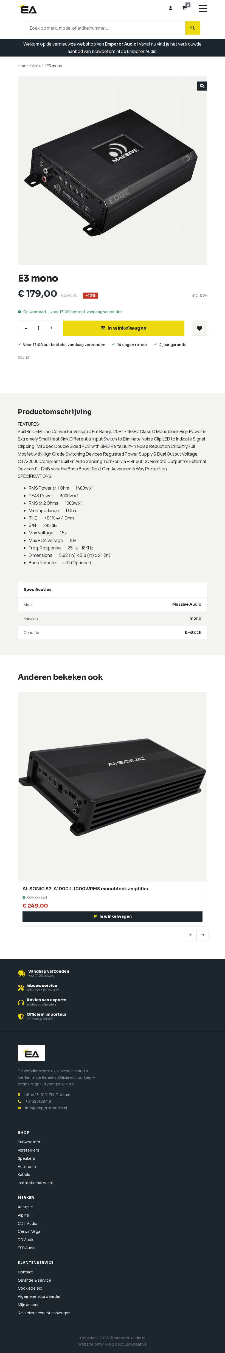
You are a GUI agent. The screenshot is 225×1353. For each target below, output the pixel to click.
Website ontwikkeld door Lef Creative (112, 1344)
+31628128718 (38, 1101)
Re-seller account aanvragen (44, 1312)
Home (23, 65)
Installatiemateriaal (35, 1182)
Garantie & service (34, 1280)
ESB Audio (27, 1247)
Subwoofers (29, 1141)
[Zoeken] (192, 28)
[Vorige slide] (191, 935)
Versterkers (28, 1150)
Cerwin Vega (29, 1231)
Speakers (26, 1158)
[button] (202, 86)
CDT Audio (27, 1223)
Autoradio (27, 1166)
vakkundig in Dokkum (43, 990)
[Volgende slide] (203, 935)
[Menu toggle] (203, 8)
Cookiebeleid (30, 1288)
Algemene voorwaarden (39, 1296)
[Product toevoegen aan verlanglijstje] (199, 328)
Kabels (24, 1174)
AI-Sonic (25, 1206)
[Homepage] (91, 8)
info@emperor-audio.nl (46, 1107)
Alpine (23, 1215)
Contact (25, 1272)
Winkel (38, 65)
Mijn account (29, 1304)
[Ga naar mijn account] (170, 8)
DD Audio (26, 1239)
